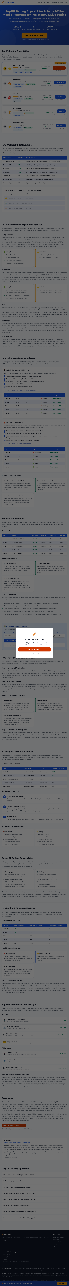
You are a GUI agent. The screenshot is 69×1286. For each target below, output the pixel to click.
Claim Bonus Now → (34, 649)
